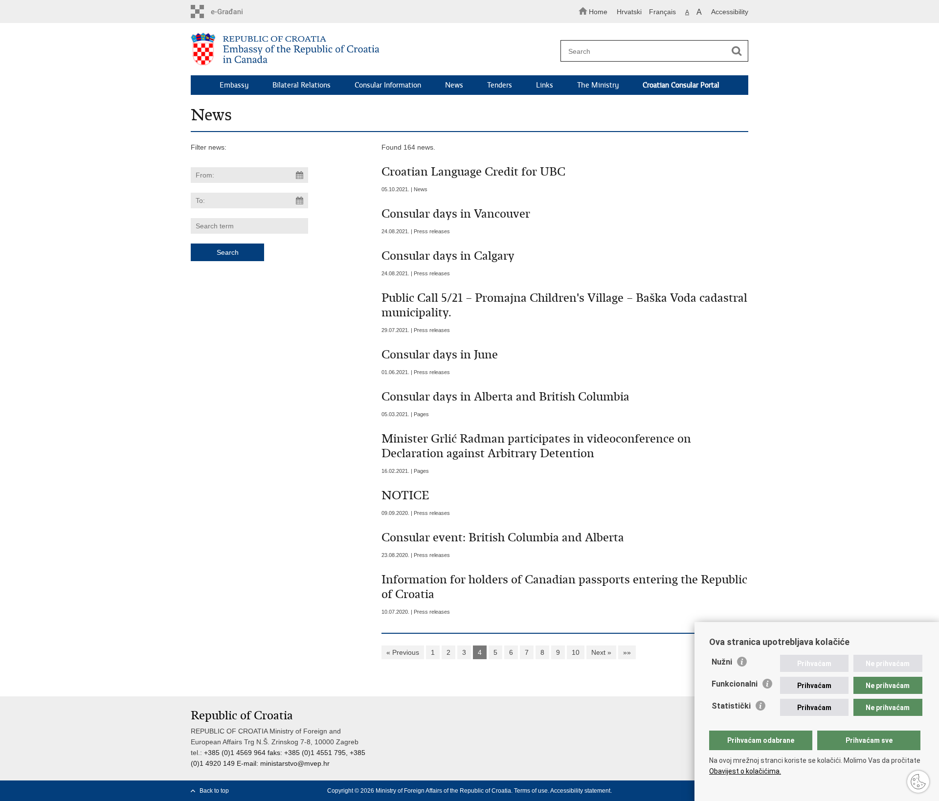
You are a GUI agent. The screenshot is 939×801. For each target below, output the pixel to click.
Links (544, 85)
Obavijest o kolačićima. (745, 771)
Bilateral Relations (301, 85)
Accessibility (729, 12)
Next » (601, 652)
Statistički (731, 706)
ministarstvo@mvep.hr (295, 763)
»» (627, 652)
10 (576, 652)
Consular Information (388, 85)
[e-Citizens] (232, 11)
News (454, 85)
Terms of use (531, 790)
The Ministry (598, 85)
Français (662, 12)
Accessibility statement (580, 790)
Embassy (234, 85)
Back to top (214, 790)
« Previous (402, 652)
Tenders (499, 85)
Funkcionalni (735, 684)
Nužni (722, 662)
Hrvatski (629, 12)
